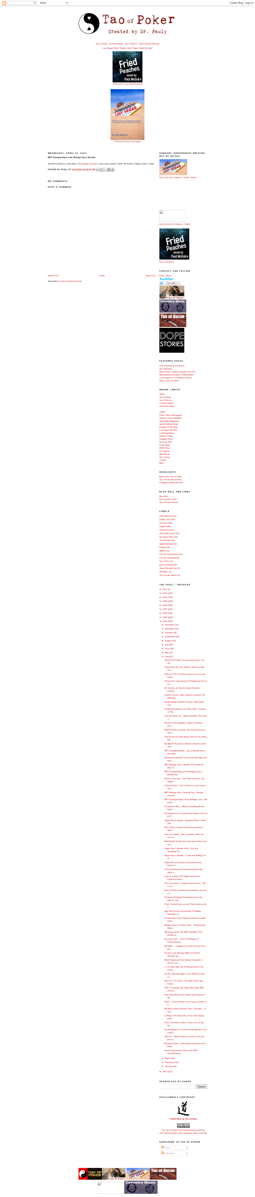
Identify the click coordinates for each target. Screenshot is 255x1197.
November (170, 629)
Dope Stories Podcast (149, 44)
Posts (167, 1147)
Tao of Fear (164, 457)
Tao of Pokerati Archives (170, 479)
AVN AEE (163, 572)
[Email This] (98, 170)
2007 (165, 609)
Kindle (186, 177)
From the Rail (165, 442)
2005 (165, 617)
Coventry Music (116, 44)
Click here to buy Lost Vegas (127, 141)
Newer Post (53, 275)
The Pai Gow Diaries (168, 554)
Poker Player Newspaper (170, 415)
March (168, 1058)
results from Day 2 (90, 164)
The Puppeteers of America (171, 366)
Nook (193, 177)
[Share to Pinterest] (113, 170)
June (167, 648)
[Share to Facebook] (109, 170)
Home (102, 275)
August (168, 641)
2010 (165, 597)
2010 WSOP (165, 516)
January (169, 1066)
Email (161, 275)
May (167, 652)
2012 (165, 589)
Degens (163, 526)
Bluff (161, 463)
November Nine (166, 537)
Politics (162, 547)
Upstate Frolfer (166, 436)
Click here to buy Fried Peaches (127, 84)
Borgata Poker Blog (168, 427)
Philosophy (164, 530)
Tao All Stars (165, 540)
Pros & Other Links (168, 499)
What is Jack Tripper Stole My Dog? (136, 48)
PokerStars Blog (166, 406)
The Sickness (165, 369)
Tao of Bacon (131, 44)
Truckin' (162, 460)
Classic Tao (164, 519)
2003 (165, 1071)
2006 (165, 613)
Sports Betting (166, 544)
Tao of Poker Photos (168, 502)
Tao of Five (164, 561)
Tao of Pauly (101, 44)
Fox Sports (164, 451)
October (169, 633)
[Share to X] (105, 170)
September (170, 637)
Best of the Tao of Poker (170, 476)
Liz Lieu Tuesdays (167, 558)
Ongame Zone (166, 439)
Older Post (150, 275)
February (169, 1062)
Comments (169, 1153)
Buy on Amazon (166, 262)
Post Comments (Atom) (71, 281)
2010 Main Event (167, 533)
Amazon (178, 177)
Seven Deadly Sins (168, 568)
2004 (165, 621)
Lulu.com (168, 177)
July (167, 644)
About (169, 275)
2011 (165, 593)
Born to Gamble (166, 565)
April (167, 656)
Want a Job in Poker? (169, 381)
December (170, 625)
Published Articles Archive (171, 482)
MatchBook (164, 454)
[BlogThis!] (101, 170)
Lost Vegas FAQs (110, 48)
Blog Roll (163, 496)
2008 (165, 605)
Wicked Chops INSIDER (170, 418)
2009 (165, 601)
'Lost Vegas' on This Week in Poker (175, 378)
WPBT (162, 551)
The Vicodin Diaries (168, 575)
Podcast (163, 523)
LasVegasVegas (166, 433)
